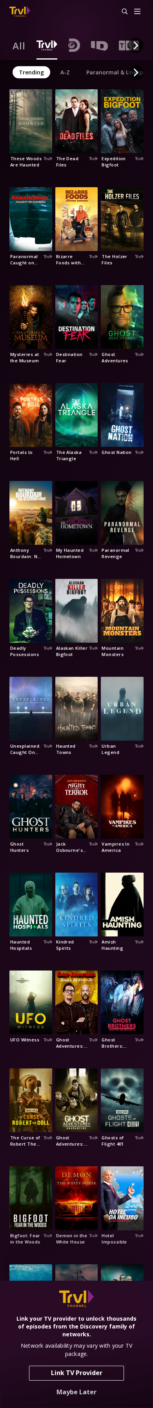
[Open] (137, 11)
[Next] (136, 45)
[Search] (121, 11)
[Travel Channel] (19, 12)
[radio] (19, 45)
